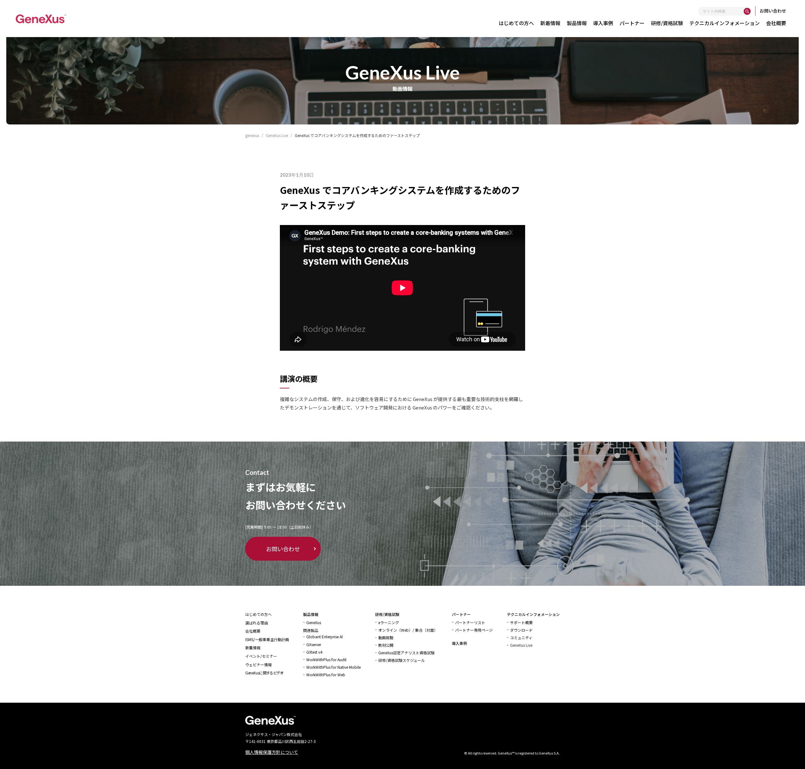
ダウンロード (521, 630)
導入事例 (603, 23)
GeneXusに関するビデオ (264, 672)
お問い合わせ (773, 11)
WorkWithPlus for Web (325, 674)
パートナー (632, 23)
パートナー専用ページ (474, 630)
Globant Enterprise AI (324, 636)
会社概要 (776, 23)
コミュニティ (521, 637)
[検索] (747, 11)
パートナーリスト (470, 622)
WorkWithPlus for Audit (326, 659)
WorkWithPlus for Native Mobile (333, 667)
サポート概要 (521, 622)
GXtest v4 (314, 652)
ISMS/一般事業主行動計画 (267, 639)
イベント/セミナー (261, 656)
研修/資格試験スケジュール (401, 660)
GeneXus (313, 622)
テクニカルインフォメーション (724, 23)
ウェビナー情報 (258, 664)
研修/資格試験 (667, 23)
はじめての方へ (516, 23)
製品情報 (577, 23)
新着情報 (550, 23)
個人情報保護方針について (271, 752)
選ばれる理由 (256, 622)
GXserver (313, 644)
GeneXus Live (521, 645)
